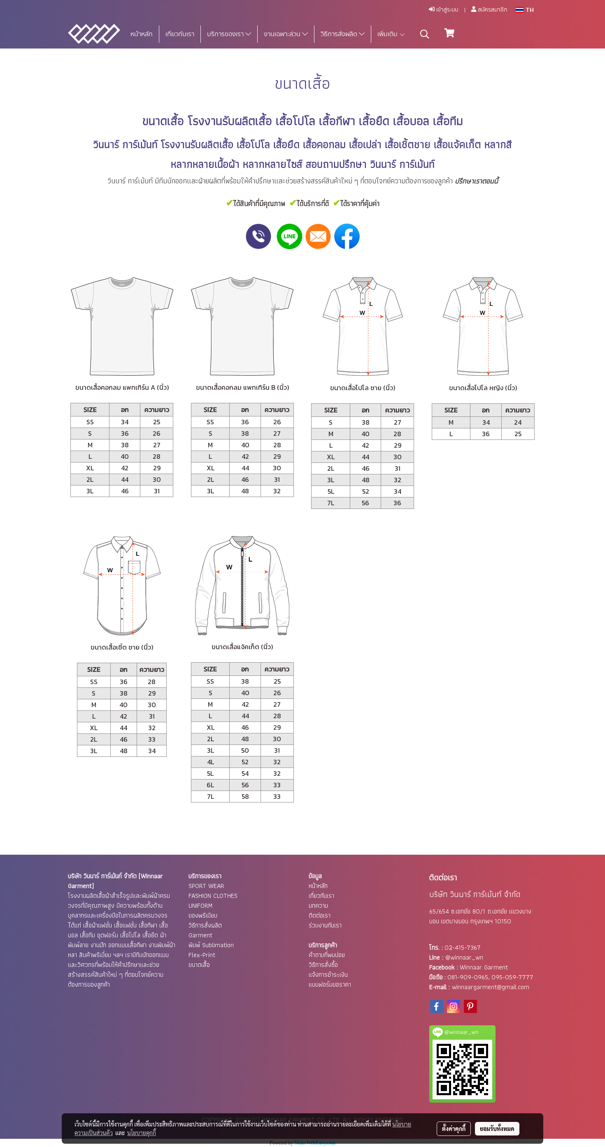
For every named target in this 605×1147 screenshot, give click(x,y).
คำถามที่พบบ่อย (327, 955)
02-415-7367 (462, 947)
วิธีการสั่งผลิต (340, 34)
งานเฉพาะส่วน (283, 34)
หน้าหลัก (141, 34)
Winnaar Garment (484, 967)
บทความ (318, 905)
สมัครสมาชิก (491, 9)
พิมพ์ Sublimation (211, 945)
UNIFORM (200, 905)
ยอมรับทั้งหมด (497, 1128)
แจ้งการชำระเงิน (328, 974)
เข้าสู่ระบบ (446, 9)
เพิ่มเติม (388, 34)
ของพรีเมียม (202, 915)
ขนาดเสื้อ (199, 965)
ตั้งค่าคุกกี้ (453, 1128)
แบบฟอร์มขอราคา (330, 984)
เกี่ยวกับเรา (179, 34)
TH (529, 9)
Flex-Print (201, 955)
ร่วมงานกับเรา (325, 925)
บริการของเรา (226, 34)
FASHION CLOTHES (212, 895)
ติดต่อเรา (319, 915)
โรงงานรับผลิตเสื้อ (230, 121)
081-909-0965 (467, 977)
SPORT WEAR (206, 886)
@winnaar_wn (464, 957)
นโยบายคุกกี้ (141, 1132)
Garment (200, 935)
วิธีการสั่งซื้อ (323, 965)
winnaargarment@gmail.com (490, 987)
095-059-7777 (512, 977)
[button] (425, 34)
